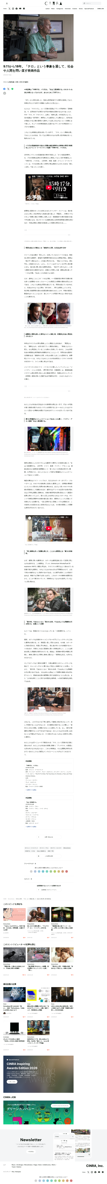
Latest (48, 8)
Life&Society (47, 1164)
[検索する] (84, 3)
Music (13, 1164)
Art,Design (20, 1164)
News (53, 8)
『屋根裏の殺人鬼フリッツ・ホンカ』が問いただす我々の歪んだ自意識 (62, 928)
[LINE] (24, 9)
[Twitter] (9, 9)
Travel (13, 1166)
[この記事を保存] (4, 93)
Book (40, 1164)
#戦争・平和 (51, 851)
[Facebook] (16, 9)
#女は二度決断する (41, 851)
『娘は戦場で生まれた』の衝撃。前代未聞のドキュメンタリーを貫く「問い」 (38, 968)
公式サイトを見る (31, 790)
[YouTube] (20, 8)
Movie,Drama (11, 898)
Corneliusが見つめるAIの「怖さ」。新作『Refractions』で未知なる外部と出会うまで (13, 1008)
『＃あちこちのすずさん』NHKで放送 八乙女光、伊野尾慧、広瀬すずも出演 (14, 928)
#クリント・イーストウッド (31, 848)
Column (74, 8)
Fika (13, 1171)
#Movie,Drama (66, 848)
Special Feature (89, 8)
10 (66, 871)
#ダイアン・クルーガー (56, 848)
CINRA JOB (100, 8)
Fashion (19, 1166)
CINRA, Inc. (95, 1166)
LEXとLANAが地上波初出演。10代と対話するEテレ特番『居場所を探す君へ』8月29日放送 (62, 1008)
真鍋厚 (10, 82)
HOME (4, 898)
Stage (35, 1164)
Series (81, 8)
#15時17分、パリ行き (30, 851)
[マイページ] (7, 3)
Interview (68, 8)
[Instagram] (13, 9)
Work (53, 1164)
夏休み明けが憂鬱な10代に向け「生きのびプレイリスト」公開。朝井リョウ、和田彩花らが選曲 (38, 1008)
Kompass (18, 1171)
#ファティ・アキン (44, 848)
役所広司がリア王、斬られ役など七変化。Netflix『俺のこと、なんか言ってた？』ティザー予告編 (38, 1041)
